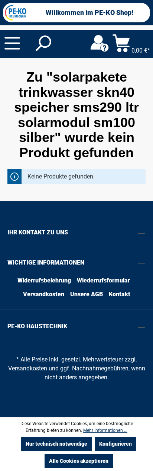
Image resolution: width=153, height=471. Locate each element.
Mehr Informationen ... (105, 430)
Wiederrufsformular (103, 280)
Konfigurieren (115, 444)
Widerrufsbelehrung (44, 280)
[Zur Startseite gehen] (15, 12)
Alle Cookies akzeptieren (78, 461)
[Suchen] (42, 43)
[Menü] (12, 43)
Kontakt (119, 294)
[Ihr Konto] (99, 43)
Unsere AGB (86, 294)
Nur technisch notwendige (56, 444)
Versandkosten (43, 294)
